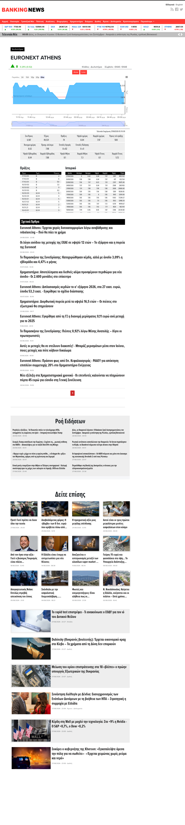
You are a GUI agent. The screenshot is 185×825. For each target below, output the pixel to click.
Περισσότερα (147, 21)
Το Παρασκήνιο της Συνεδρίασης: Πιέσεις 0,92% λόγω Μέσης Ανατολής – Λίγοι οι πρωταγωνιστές (71, 333)
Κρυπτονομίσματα (131, 21)
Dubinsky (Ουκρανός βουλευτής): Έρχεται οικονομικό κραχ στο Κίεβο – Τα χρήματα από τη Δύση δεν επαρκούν (89, 642)
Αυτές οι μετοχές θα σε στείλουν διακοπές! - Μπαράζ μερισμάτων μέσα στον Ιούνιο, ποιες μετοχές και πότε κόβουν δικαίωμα (72, 348)
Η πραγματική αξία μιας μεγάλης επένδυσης (84, 522)
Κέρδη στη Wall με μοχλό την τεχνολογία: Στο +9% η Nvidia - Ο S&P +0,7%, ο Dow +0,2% (89, 724)
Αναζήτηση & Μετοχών (181, 22)
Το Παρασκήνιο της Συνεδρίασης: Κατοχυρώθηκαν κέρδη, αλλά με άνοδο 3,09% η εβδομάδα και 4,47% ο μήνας (71, 260)
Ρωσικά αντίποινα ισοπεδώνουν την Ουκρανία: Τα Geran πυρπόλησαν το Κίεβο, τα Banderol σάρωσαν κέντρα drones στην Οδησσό (99, 443)
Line (84, 72)
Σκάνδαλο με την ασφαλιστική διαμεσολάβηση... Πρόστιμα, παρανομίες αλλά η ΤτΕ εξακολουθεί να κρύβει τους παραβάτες (54, 593)
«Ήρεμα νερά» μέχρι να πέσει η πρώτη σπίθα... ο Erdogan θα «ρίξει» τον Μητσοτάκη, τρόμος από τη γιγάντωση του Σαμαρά (39, 455)
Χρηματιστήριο (76, 21)
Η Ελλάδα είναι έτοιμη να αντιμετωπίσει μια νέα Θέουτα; (53, 558)
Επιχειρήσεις (62, 21)
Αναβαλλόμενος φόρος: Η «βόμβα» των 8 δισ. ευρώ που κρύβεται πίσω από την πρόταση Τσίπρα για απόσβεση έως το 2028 (53, 524)
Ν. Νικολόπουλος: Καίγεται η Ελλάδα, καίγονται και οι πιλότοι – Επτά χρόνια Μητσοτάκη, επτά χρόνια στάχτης (116, 593)
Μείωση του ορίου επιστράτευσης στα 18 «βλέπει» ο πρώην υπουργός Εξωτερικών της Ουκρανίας (89, 669)
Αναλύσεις (50, 21)
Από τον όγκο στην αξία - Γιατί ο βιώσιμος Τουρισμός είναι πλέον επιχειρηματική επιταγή (24, 558)
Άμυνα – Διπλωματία (112, 21)
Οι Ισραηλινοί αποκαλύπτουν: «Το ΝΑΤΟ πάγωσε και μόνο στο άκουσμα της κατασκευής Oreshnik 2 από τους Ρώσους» (99, 455)
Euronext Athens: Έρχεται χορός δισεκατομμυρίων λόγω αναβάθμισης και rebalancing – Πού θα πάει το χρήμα (66, 230)
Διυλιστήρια (17, 49)
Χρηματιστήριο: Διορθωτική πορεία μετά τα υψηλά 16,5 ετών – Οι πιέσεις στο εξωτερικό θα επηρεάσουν (68, 304)
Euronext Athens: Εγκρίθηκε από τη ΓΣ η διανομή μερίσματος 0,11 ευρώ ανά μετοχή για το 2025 (72, 319)
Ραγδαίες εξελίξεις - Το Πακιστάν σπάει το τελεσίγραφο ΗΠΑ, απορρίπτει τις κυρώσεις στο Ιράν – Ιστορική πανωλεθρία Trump (37, 431)
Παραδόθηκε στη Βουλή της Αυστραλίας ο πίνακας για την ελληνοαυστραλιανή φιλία (94, 467)
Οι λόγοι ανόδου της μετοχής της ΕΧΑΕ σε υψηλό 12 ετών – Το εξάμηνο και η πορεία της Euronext (72, 245)
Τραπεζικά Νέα (27, 21)
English (179, 5)
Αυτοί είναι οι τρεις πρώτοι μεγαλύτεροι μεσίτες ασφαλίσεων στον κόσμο (116, 524)
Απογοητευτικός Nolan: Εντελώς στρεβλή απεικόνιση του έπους (22, 593)
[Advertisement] (70, 795)
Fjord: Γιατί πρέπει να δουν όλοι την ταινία (24, 522)
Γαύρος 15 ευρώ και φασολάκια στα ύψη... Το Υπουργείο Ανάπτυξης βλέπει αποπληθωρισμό (115, 558)
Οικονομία (14, 21)
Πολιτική (40, 21)
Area (76, 72)
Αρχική (5, 21)
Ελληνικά (170, 5)
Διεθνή (98, 21)
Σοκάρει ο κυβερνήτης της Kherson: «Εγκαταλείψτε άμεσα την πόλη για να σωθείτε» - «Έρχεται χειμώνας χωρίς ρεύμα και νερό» (89, 754)
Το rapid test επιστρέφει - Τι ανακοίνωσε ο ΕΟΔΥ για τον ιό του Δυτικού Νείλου (88, 614)
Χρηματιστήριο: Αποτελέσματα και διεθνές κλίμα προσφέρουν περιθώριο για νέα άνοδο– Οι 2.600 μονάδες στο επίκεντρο (71, 274)
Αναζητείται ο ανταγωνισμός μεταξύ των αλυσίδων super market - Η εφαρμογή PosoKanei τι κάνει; (85, 558)
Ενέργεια (89, 21)
